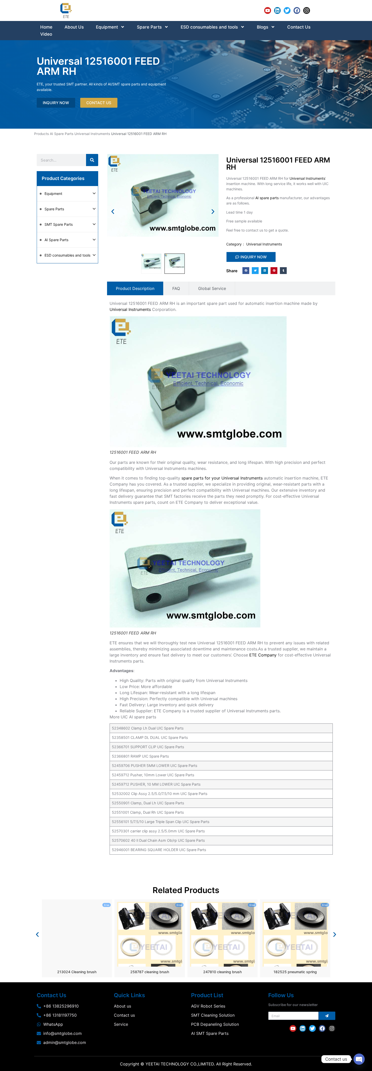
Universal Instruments (92, 134)
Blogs (262, 27)
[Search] (92, 160)
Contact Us (299, 27)
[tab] (135, 288)
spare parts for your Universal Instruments (222, 478)
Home (46, 27)
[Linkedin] (277, 10)
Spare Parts (149, 27)
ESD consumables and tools (209, 27)
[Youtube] (267, 10)
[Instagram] (306, 10)
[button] (113, 211)
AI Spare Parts (61, 134)
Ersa (106, 904)
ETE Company (263, 654)
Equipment (107, 27)
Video (46, 34)
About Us (74, 27)
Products (41, 134)
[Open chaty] (359, 1059)
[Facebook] (297, 10)
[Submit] (327, 1016)
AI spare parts (267, 198)
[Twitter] (287, 10)
